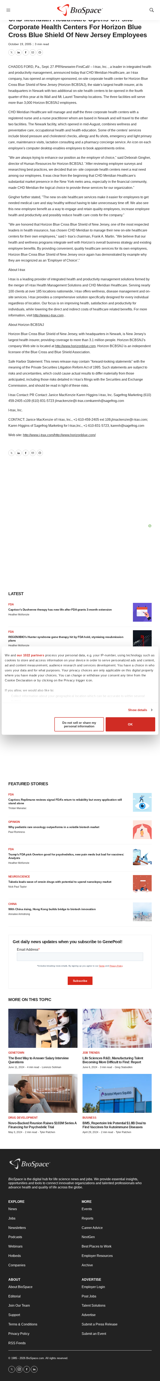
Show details (137, 710)
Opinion (14, 821)
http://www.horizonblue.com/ (75, 435)
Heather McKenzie (18, 614)
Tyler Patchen (47, 1132)
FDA (11, 604)
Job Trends (91, 1052)
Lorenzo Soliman (51, 1067)
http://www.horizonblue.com (75, 346)
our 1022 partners (30, 655)
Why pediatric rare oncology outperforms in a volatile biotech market (53, 827)
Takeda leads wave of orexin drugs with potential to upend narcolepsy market (59, 881)
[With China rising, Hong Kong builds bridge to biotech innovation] (142, 911)
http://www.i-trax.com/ (38, 435)
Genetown (16, 1052)
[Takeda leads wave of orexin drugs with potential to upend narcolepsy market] (142, 884)
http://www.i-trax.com (48, 315)
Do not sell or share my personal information (79, 724)
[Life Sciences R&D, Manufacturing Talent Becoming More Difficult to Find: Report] (117, 1028)
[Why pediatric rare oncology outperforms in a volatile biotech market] (142, 829)
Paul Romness (16, 832)
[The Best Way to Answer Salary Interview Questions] (43, 1028)
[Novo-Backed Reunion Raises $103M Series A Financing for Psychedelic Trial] (43, 1093)
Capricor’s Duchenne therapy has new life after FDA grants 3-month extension (60, 609)
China (12, 904)
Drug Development (23, 1117)
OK (130, 724)
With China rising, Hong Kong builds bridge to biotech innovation (52, 909)
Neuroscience (19, 876)
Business (89, 1117)
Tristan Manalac (17, 808)
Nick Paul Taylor (17, 886)
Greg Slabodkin (123, 1067)
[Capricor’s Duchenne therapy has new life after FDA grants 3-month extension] (142, 612)
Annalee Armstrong (19, 914)
